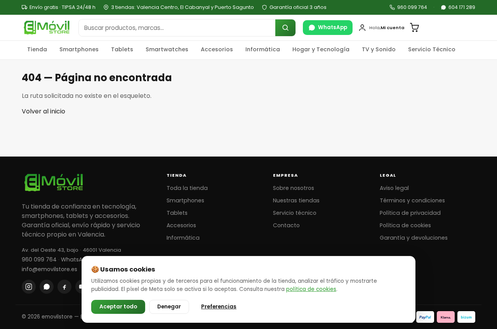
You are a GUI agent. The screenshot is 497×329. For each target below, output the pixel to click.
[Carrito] (414, 27)
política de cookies (311, 289)
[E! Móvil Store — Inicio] (46, 27)
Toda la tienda (187, 188)
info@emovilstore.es (49, 269)
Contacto (286, 225)
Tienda (37, 49)
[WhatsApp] (47, 287)
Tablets (122, 49)
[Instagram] (29, 287)
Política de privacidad (410, 213)
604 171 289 (461, 7)
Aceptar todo (118, 306)
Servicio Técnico (431, 49)
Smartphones (79, 49)
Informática (262, 49)
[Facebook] (64, 287)
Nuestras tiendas (296, 200)
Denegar (169, 306)
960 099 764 (412, 7)
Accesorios (217, 49)
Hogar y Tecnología (320, 49)
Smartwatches (167, 49)
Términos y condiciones (412, 200)
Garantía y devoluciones (414, 238)
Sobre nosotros (293, 188)
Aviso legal (394, 188)
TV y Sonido (379, 49)
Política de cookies (405, 225)
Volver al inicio (43, 111)
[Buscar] (285, 27)
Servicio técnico (294, 213)
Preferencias (218, 306)
